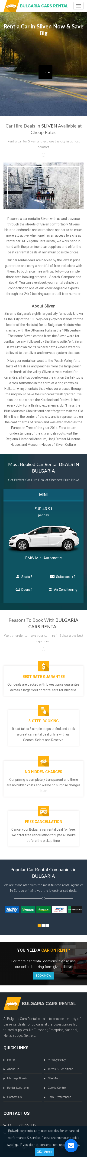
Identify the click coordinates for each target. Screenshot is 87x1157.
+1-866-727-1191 (25, 1125)
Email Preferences (59, 1097)
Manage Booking (18, 1078)
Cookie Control (57, 1087)
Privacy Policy (57, 1059)
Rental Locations (18, 1087)
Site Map (54, 1078)
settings (12, 1145)
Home (11, 1059)
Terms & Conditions (60, 1069)
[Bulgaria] (35, 6)
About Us (13, 1069)
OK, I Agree (44, 1152)
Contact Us (14, 1097)
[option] (43, 546)
